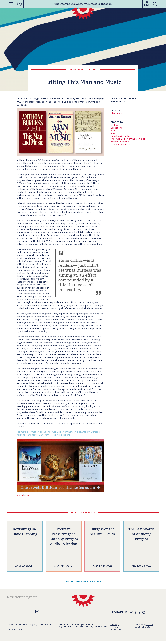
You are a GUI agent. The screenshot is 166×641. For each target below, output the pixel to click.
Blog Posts (116, 113)
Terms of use (116, 629)
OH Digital (146, 627)
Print (27, 495)
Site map (114, 625)
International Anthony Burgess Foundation (32, 624)
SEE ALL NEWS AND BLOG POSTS (83, 581)
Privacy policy (116, 627)
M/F (113, 130)
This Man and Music (121, 144)
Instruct (149, 625)
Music (114, 133)
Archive (114, 125)
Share (20, 495)
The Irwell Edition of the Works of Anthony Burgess (128, 140)
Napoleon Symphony (122, 136)
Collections (117, 127)
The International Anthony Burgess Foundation (83, 4)
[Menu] (11, 4)
